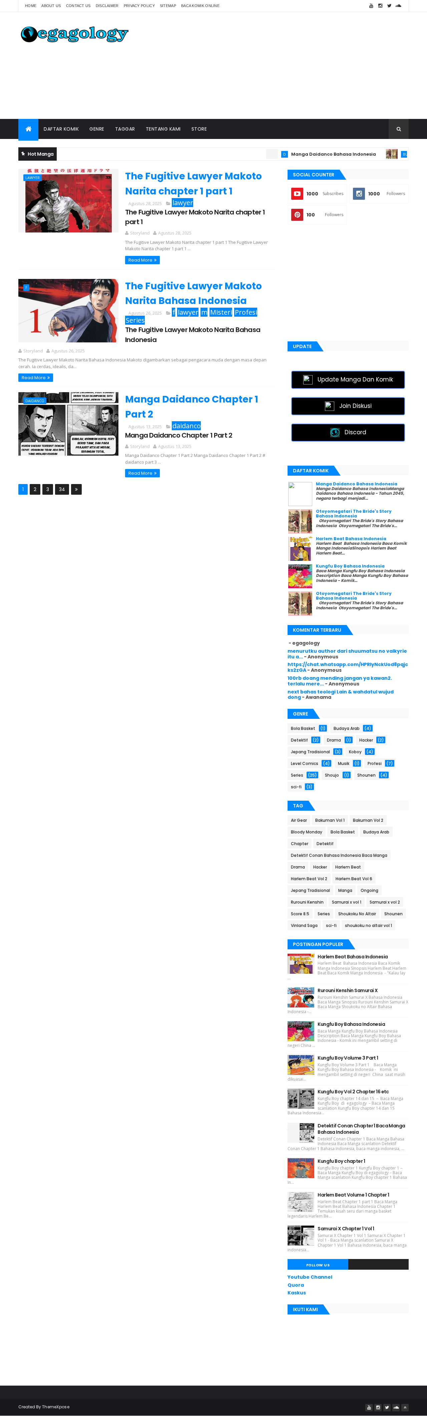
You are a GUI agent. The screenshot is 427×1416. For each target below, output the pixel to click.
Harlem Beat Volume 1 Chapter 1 (353, 1195)
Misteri (221, 312)
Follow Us (318, 1265)
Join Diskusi (355, 406)
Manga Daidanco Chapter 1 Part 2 (178, 435)
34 (62, 489)
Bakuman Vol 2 (368, 820)
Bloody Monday (306, 832)
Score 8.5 (300, 914)
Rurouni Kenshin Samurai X (348, 990)
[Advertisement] (287, 65)
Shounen (366, 775)
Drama (334, 740)
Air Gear (299, 820)
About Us (51, 6)
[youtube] (371, 6)
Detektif (299, 740)
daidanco (34, 400)
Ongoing (369, 890)
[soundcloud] (398, 6)
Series (135, 320)
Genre (96, 129)
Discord (355, 432)
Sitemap (168, 6)
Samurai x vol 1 (346, 902)
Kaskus (297, 1292)
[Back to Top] (405, 1407)
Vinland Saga (304, 925)
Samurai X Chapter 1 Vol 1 (346, 1228)
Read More (140, 260)
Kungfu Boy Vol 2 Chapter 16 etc (353, 1091)
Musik (343, 763)
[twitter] (389, 6)
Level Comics (304, 763)
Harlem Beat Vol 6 (354, 879)
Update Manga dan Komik (355, 379)
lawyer (32, 177)
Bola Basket (303, 728)
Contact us (78, 6)
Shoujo (332, 775)
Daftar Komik (61, 129)
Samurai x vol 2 (385, 902)
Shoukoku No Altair (357, 914)
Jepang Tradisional (310, 752)
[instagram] (380, 6)
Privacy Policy (139, 6)
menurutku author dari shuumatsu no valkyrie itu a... (347, 654)
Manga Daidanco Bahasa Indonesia (315, 154)
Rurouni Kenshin (307, 902)
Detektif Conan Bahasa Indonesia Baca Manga (339, 855)
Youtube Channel (310, 1277)
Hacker (366, 740)
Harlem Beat (348, 867)
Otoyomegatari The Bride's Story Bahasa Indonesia (354, 513)
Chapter (299, 843)
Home (30, 6)
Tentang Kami (163, 129)
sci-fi (296, 787)
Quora (296, 1285)
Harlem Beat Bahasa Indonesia (351, 538)
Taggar (125, 129)
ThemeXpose (55, 1407)
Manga (345, 890)
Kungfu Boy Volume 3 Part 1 (348, 1058)
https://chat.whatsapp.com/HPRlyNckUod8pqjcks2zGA (348, 667)
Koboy (355, 752)
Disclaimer (107, 6)
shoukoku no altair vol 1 (368, 925)
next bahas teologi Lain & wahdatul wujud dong (341, 694)
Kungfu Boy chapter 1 (341, 1161)
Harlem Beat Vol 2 (309, 879)
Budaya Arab (397, 154)
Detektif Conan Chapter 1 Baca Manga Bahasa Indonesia (361, 1129)
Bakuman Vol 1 (330, 820)
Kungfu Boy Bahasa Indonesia (350, 566)
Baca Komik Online (200, 6)
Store (199, 129)
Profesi (246, 312)
